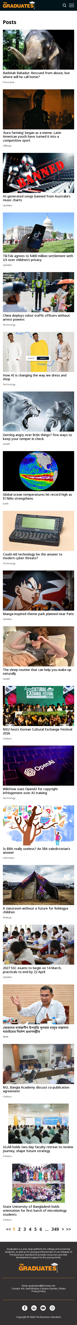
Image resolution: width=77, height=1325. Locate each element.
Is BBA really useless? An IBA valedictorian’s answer (36, 851)
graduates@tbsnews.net (41, 1286)
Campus (7, 738)
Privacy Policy (38, 1291)
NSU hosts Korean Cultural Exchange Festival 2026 (37, 731)
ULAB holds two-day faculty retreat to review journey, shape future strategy (38, 1149)
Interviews (8, 858)
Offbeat (7, 146)
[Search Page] (64, 5)
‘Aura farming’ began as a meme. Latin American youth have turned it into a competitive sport (32, 137)
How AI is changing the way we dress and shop (34, 377)
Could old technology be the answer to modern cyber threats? (32, 556)
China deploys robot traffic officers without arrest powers (36, 318)
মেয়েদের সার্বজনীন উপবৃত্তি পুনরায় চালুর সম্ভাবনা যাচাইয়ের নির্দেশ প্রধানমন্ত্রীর (35, 1030)
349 (55, 1230)
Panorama (8, 82)
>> (68, 1230)
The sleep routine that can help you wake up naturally (37, 672)
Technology (9, 325)
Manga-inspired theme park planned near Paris (38, 614)
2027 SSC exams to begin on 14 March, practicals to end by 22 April (32, 970)
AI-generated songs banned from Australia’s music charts (36, 198)
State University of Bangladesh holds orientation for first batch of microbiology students (35, 1211)
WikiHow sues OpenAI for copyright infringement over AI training (30, 791)
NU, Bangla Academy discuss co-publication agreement (36, 1089)
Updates (7, 205)
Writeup (7, 917)
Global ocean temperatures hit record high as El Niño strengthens (37, 497)
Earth (6, 503)
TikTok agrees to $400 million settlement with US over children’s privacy (38, 258)
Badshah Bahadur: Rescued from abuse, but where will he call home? (36, 75)
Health (6, 444)
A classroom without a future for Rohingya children (35, 910)
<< (8, 1230)
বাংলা (5, 1037)
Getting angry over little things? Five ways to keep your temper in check (37, 437)
